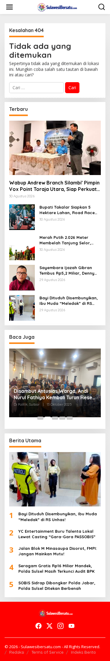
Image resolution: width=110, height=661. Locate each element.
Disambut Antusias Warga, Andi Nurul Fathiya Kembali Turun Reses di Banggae (54, 394)
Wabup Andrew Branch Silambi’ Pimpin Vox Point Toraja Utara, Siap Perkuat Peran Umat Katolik (54, 186)
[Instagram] (60, 626)
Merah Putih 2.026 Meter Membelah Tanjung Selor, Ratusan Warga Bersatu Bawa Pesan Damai (65, 240)
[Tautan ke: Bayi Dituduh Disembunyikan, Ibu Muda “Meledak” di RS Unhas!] (22, 307)
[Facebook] (38, 626)
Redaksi (16, 652)
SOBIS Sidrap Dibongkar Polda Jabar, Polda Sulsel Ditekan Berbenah (56, 585)
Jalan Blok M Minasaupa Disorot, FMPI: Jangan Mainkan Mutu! (57, 551)
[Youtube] (71, 626)
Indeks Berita (83, 652)
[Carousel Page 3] (55, 418)
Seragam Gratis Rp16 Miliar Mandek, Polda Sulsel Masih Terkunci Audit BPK (56, 568)
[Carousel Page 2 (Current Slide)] (48, 418)
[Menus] (9, 7)
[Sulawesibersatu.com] (56, 6)
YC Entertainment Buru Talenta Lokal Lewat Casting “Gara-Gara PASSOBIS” (56, 534)
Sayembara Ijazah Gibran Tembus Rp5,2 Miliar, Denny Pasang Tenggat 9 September (69, 270)
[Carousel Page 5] (70, 418)
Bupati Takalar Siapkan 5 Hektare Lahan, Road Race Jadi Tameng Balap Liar (67, 210)
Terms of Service (47, 652)
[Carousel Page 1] (40, 418)
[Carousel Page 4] (62, 418)
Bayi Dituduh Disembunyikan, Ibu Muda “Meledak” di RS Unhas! (68, 300)
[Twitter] (49, 626)
